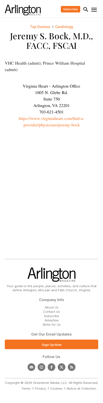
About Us (51, 307)
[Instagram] (41, 367)
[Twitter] (61, 367)
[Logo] (23, 10)
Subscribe (51, 316)
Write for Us (52, 324)
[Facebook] (51, 367)
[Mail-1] (31, 367)
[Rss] (71, 367)
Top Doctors (40, 26)
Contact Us (51, 311)
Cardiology (64, 26)
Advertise (52, 320)
